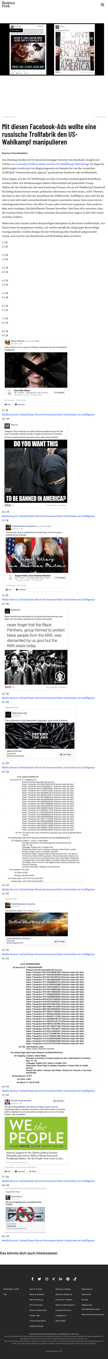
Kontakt (85, 1300)
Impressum (86, 1294)
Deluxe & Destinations (65, 1305)
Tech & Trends (36, 1289)
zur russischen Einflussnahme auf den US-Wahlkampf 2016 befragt (50, 164)
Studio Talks (35, 1315)
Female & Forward (63, 1310)
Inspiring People (37, 1326)
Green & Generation (38, 1310)
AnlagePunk (61, 1315)
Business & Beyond (64, 1294)
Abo (5, 1294)
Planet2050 (60, 1321)
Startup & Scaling (63, 1289)
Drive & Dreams (36, 1305)
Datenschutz (87, 1289)
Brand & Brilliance (37, 1294)
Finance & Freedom (64, 1300)
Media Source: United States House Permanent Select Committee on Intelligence (48, 414)
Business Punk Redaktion (15, 153)
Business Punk (8, 4)
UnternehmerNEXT (38, 1321)
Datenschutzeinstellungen (93, 1314)
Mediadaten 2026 (11, 1289)
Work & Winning (15, 30)
